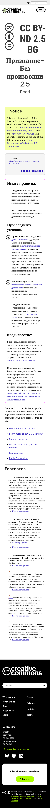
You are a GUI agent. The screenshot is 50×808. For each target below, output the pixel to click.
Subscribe (25, 779)
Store (5, 714)
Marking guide (19, 542)
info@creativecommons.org (15, 749)
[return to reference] (10, 477)
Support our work (18, 439)
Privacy (31, 703)
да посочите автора (21, 239)
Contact (31, 697)
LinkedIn (21, 756)
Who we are (8, 697)
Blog (4, 706)
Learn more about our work (23, 428)
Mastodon (14, 756)
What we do (8, 701)
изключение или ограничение (21, 360)
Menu (41, 9)
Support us (8, 710)
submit (44, 685)
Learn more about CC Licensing (26, 433)
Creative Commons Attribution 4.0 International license (26, 797)
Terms (30, 714)
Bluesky (7, 756)
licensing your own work (22, 133)
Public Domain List (18, 458)
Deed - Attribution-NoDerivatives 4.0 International (22, 143)
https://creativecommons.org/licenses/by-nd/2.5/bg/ (24, 162)
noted (35, 792)
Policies (31, 709)
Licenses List (16, 453)
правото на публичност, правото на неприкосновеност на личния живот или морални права (24, 396)
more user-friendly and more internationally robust (25, 129)
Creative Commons (13, 11)
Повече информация (20, 511)
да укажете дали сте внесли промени (26, 247)
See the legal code (32, 170)
